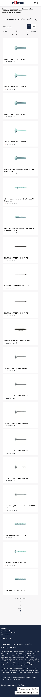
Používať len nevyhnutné (28, 689)
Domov (4, 9)
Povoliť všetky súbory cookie (27, 693)
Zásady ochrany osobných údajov (13, 685)
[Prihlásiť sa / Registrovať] (38, 3)
